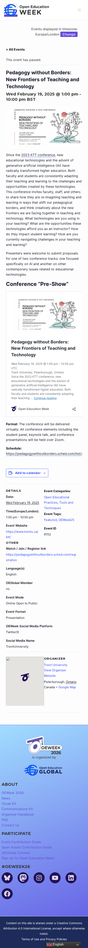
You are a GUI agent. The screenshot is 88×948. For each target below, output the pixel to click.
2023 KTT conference (38, 155)
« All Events (15, 49)
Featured (50, 520)
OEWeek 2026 (13, 793)
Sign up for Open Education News (28, 858)
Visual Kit (9, 803)
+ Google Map (66, 687)
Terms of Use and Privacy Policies (44, 939)
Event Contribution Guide (21, 842)
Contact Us (10, 825)
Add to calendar (28, 473)
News (6, 798)
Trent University (55, 665)
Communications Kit (17, 809)
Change (69, 34)
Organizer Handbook (18, 814)
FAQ (5, 820)
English (58, 944)
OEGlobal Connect (16, 853)
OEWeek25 (66, 520)
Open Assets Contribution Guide (27, 847)
